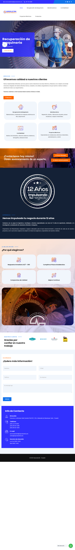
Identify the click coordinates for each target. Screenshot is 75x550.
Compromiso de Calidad (18, 280)
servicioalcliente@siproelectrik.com (13, 1)
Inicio (21, 8)
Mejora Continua (54, 280)
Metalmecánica (51, 8)
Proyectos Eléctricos (25, 16)
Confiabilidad (64, 8)
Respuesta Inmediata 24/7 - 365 (19, 265)
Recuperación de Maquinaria (35, 8)
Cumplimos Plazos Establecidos (54, 265)
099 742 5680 (29, 1)
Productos (38, 16)
